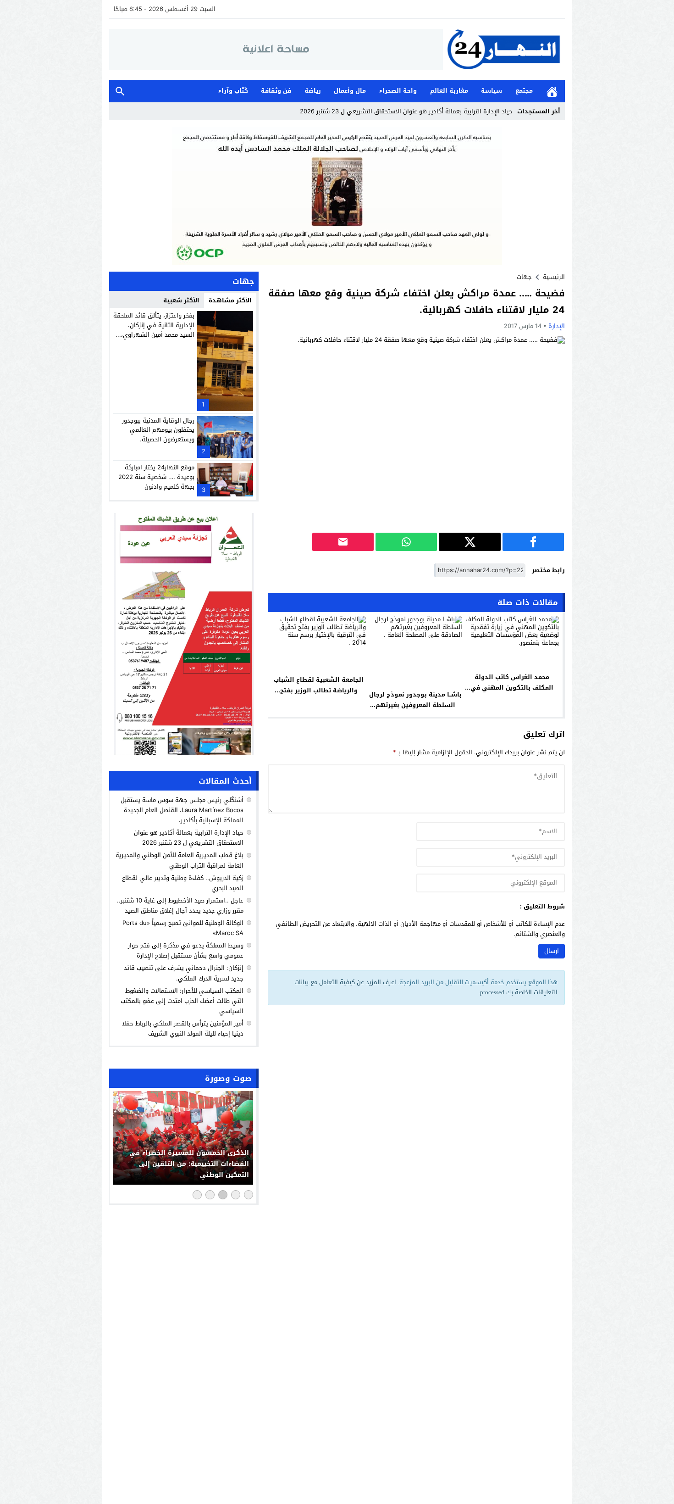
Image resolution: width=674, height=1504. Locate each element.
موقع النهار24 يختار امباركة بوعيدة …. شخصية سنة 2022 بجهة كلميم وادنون (156, 477)
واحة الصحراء (398, 90)
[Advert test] (184, 634)
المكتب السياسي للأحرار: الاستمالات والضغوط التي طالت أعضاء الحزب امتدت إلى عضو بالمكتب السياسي (182, 1001)
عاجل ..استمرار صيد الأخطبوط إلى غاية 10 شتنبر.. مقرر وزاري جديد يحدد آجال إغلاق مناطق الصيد (180, 905)
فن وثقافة (276, 90)
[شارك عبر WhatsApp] (406, 541)
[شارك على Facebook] (533, 541)
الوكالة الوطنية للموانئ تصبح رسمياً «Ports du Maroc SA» (182, 928)
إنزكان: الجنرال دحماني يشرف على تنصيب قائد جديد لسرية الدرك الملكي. (183, 973)
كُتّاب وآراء (233, 90)
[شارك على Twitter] (469, 541)
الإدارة (556, 326)
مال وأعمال (350, 90)
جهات (524, 277)
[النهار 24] (504, 49)
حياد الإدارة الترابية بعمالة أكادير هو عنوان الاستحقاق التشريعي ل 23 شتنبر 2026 (188, 837)
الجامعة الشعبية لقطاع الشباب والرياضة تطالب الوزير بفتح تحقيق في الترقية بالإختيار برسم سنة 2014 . (319, 695)
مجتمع (524, 90)
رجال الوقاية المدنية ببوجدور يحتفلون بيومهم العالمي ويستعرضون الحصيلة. (158, 430)
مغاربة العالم (449, 90)
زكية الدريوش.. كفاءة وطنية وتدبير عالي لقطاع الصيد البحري (182, 883)
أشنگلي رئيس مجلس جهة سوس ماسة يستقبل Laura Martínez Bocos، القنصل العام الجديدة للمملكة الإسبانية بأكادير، (182, 810)
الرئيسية (552, 91)
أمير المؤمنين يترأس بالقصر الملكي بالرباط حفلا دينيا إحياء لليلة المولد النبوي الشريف (182, 1028)
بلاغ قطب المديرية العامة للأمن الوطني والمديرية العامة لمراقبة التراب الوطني (179, 860)
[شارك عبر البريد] (343, 541)
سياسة (491, 90)
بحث (120, 91)
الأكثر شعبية (181, 300)
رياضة (312, 90)
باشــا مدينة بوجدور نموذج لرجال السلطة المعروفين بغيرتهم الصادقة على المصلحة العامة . (415, 705)
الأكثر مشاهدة (230, 300)
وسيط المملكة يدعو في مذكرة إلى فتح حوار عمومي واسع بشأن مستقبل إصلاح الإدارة (185, 950)
